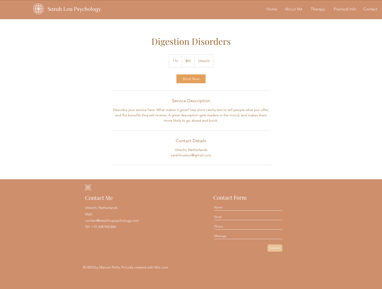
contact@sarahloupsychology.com (112, 220)
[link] (191, 78)
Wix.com (161, 267)
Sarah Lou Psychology (74, 9)
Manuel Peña (109, 267)
